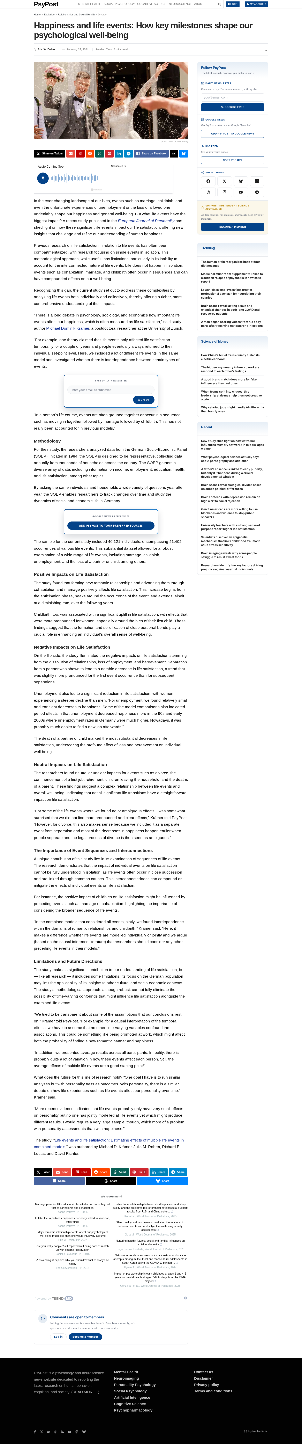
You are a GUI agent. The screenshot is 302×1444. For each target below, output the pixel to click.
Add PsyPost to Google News (232, 133)
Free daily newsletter (111, 380)
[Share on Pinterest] (109, 154)
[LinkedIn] (257, 181)
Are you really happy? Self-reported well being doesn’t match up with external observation (73, 1248)
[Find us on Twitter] (41, 1432)
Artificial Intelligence (132, 1397)
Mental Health (89, 4)
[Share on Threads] (174, 154)
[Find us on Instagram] (55, 1432)
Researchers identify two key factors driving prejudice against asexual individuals (232, 567)
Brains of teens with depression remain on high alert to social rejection (230, 499)
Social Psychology (119, 4)
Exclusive (49, 14)
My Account (257, 4)
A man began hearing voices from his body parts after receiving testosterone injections (232, 323)
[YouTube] (241, 192)
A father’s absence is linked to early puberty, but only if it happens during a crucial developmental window (232, 473)
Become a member (85, 1336)
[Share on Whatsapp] (99, 154)
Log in (58, 1336)
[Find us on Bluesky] (84, 1432)
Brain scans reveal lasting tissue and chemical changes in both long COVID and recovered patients (230, 309)
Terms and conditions (213, 1391)
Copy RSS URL (233, 160)
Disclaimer (203, 1378)
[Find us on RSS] (62, 1432)
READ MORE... (85, 1392)
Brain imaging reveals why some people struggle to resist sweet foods (229, 555)
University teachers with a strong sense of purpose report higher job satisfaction (230, 527)
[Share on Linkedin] (119, 154)
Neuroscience (180, 4)
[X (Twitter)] (224, 181)
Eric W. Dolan (46, 49)
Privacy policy (206, 1385)
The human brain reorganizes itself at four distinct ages (230, 263)
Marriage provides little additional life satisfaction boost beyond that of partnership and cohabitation (72, 1206)
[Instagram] (224, 192)
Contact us (203, 1372)
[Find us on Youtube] (69, 1432)
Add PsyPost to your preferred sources (111, 525)
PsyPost (46, 4)
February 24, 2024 (77, 49)
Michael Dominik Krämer (67, 328)
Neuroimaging (126, 1378)
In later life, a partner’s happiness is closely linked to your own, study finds (72, 1220)
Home (37, 14)
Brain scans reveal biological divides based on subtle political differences (231, 486)
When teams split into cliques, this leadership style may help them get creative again (231, 395)
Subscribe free (232, 107)
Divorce (102, 14)
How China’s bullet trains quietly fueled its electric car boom (230, 357)
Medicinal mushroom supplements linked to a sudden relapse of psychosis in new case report (232, 277)
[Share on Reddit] (90, 154)
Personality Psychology (135, 1385)
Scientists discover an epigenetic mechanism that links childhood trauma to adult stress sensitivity (230, 541)
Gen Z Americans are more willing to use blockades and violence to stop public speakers (229, 513)
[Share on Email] (70, 154)
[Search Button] (219, 4)
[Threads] (208, 192)
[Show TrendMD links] (185, 1298)
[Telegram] (257, 192)
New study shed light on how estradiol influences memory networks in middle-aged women (232, 444)
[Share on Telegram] (128, 154)
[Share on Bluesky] (183, 154)
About (199, 4)
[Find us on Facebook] (35, 1432)
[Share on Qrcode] (80, 154)
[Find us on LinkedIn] (48, 1432)
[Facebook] (208, 181)
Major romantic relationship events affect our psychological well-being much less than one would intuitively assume (73, 1234)
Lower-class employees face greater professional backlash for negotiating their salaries (231, 293)
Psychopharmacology (133, 1410)
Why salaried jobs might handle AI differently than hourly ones (232, 409)
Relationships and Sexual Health (76, 14)
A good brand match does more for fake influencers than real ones (229, 381)
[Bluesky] (241, 181)
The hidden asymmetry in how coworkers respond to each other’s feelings (230, 369)
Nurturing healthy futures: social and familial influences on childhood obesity (150, 1242)
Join (234, 4)
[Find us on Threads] (76, 1432)
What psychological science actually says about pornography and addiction (230, 458)
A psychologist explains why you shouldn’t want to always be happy (72, 1262)
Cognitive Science (151, 4)
